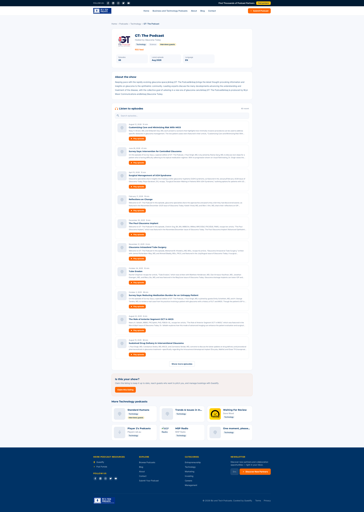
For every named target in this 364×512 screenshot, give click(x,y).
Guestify (100, 462)
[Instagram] (118, 3)
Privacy (267, 500)
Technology (135, 24)
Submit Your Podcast (149, 480)
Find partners (263, 3)
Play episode (138, 139)
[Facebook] (108, 3)
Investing (189, 476)
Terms (258, 500)
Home (146, 11)
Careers (188, 480)
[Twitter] (123, 3)
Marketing (189, 471)
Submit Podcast (260, 11)
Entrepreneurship (193, 462)
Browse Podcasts (147, 462)
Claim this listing (125, 389)
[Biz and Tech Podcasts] (102, 11)
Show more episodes (182, 364)
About (194, 11)
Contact (212, 11)
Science (153, 44)
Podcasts (123, 24)
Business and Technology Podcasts (170, 11)
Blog (202, 11)
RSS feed (139, 49)
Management (191, 485)
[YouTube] (129, 3)
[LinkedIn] (113, 3)
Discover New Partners (257, 471)
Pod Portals (101, 466)
